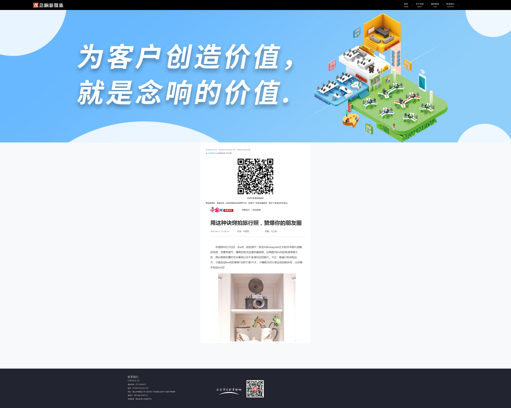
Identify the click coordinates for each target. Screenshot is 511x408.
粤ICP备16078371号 (141, 395)
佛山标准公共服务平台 (144, 399)
